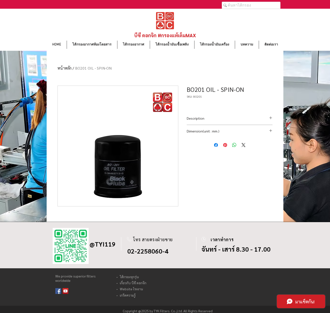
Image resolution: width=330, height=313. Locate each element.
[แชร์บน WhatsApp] (234, 145)
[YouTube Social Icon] (65, 291)
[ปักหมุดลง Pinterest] (225, 145)
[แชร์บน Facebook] (216, 145)
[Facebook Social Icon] (58, 291)
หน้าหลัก (64, 68)
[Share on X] (243, 145)
